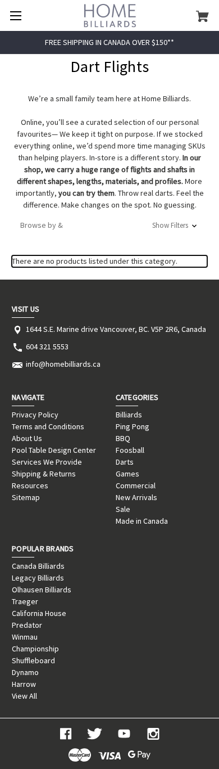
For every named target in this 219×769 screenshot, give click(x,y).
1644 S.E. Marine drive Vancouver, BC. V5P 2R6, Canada (116, 329)
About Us (27, 438)
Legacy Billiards (38, 578)
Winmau (25, 637)
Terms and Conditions (48, 426)
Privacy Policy (35, 415)
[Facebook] (66, 734)
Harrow (24, 684)
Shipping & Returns (44, 474)
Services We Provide (47, 462)
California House (39, 613)
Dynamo (25, 672)
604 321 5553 (47, 346)
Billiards (129, 415)
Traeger (25, 601)
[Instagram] (153, 734)
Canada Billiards (38, 566)
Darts (125, 462)
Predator (27, 625)
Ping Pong (132, 426)
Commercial (136, 485)
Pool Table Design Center (54, 450)
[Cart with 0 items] (202, 16)
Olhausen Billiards (41, 589)
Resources (30, 485)
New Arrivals (136, 497)
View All (24, 696)
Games (127, 474)
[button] (109, 225)
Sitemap (26, 497)
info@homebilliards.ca (63, 364)
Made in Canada (142, 521)
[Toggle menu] (15, 15)
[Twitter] (95, 734)
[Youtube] (124, 734)
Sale (123, 509)
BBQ (123, 438)
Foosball (130, 450)
